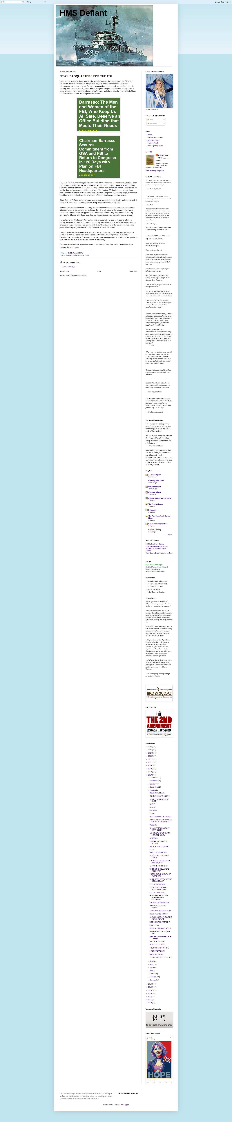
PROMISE (153, 810)
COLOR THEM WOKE (158, 892)
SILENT (152, 804)
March (152, 974)
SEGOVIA (153, 825)
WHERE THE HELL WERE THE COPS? (159, 870)
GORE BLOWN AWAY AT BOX (160, 928)
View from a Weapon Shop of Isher (157, 546)
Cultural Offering (154, 530)
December (154, 778)
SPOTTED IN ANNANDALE (159, 903)
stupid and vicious (78, 255)
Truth (87, 255)
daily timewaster (154, 487)
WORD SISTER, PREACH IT (160, 922)
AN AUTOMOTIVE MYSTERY (160, 911)
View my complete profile (155, 171)
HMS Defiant (83, 12)
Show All (170, 534)
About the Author (154, 140)
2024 (150, 753)
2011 (150, 1000)
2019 (150, 769)
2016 (150, 984)
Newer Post (64, 271)
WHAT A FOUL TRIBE (157, 945)
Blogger (126, 1105)
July (151, 961)
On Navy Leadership (155, 138)
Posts (151, 120)
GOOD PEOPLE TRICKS (159, 914)
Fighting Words (153, 143)
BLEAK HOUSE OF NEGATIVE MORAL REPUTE (161, 918)
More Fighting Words (155, 146)
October (153, 784)
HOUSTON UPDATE (157, 793)
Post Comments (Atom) (78, 275)
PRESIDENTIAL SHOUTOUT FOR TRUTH (160, 875)
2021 (150, 762)
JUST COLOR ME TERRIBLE (160, 817)
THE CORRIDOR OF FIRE (159, 948)
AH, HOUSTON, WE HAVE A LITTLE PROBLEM (160, 834)
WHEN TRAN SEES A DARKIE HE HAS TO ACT (161, 880)
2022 (150, 759)
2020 (150, 765)
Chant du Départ (154, 492)
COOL (152, 850)
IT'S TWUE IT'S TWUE (158, 942)
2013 (150, 993)
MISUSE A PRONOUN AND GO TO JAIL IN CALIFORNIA (161, 821)
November (154, 781)
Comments (153, 124)
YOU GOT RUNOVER (157, 884)
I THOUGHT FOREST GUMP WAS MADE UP (160, 862)
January (153, 980)
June (152, 964)
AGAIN (152, 814)
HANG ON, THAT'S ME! (158, 853)
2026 (150, 747)
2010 (150, 1003)
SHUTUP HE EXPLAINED (159, 846)
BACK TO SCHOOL (157, 954)
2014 (150, 990)
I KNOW (152, 807)
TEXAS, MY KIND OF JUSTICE (161, 957)
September (154, 787)
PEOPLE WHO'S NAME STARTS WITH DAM (158, 888)
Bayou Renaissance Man (157, 524)
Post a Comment (69, 267)
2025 (150, 750)
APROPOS (153, 838)
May (151, 967)
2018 (150, 772)
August (152, 790)
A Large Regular (154, 475)
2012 (150, 997)
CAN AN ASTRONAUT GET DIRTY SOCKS (159, 829)
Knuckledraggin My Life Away (159, 498)
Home (99, 271)
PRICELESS (154, 925)
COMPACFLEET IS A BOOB (160, 796)
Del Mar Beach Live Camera (155, 544)
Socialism (69, 255)
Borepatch (152, 510)
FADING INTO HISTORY (158, 866)
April (152, 971)
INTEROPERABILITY (157, 951)
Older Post (133, 271)
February (153, 977)
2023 (150, 756)
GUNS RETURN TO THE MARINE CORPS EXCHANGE (159, 897)
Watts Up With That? (156, 481)
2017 (150, 775)
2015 (150, 987)
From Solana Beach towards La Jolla (159, 553)
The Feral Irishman (155, 504)
